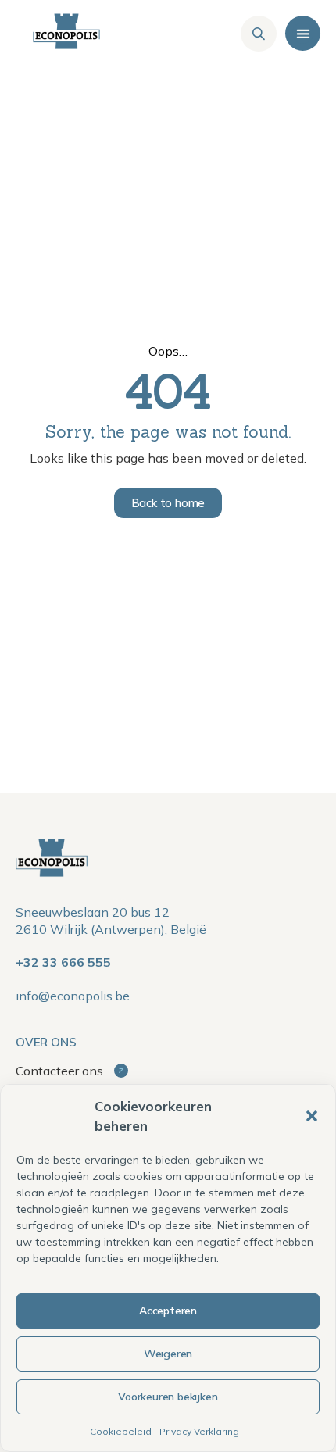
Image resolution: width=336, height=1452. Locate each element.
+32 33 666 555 (63, 962)
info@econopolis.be (73, 995)
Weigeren (168, 1353)
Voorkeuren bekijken (167, 1396)
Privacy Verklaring (199, 1431)
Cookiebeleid (121, 1431)
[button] (312, 1116)
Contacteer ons (61, 1070)
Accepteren (168, 1311)
